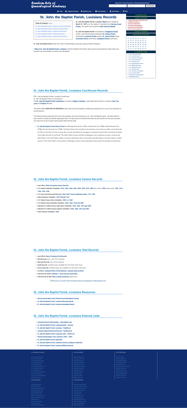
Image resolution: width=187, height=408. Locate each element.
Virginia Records (78, 397)
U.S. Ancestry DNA (134, 73)
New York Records (36, 394)
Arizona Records (78, 360)
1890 (103, 188)
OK (131, 46)
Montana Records (121, 377)
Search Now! (150, 6)
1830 (70, 188)
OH (128, 46)
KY (143, 40)
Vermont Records (78, 395)
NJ (136, 44)
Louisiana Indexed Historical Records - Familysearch (54, 331)
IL (133, 40)
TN (145, 46)
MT (145, 42)
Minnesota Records (121, 372)
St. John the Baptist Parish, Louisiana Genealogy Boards (55, 304)
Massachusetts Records (123, 366)
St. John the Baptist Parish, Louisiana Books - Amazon (55, 325)
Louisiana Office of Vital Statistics (56, 271)
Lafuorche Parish (90, 36)
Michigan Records (121, 370)
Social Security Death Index (68, 274)
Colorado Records (79, 364)
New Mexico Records (37, 392)
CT (140, 38)
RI (138, 46)
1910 (120, 188)
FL (145, 38)
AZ (131, 38)
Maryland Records (121, 368)
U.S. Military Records (135, 65)
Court (114, 101)
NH (133, 44)
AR (133, 38)
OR (133, 46)
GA (128, 40)
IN (136, 40)
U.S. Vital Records (134, 69)
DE (143, 38)
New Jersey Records (37, 390)
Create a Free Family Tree (135, 29)
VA (136, 48)
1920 (39, 191)
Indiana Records (78, 377)
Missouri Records (121, 375)
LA (145, 40)
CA (136, 38)
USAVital (54, 274)
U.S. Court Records (134, 56)
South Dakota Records (80, 388)
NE (128, 44)
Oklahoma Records (36, 401)
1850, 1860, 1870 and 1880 (74, 203)
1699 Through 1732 (62, 197)
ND (145, 44)
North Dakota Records (37, 397)
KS (140, 40)
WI (143, 48)
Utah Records (77, 394)
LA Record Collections (134, 23)
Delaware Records (79, 368)
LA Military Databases (134, 22)
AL (128, 38)
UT (131, 48)
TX (128, 48)
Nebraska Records (36, 384)
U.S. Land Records (134, 61)
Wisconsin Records (79, 403)
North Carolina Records (37, 395)
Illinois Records (78, 375)
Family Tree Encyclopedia (136, 74)
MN (138, 42)
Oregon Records (35, 403)
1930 (43, 191)
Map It (105, 22)
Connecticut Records (80, 366)
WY (145, 48)
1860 (83, 188)
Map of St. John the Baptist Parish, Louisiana (51, 49)
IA (138, 40)
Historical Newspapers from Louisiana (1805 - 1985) (54, 337)
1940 (47, 191)
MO (143, 42)
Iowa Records (120, 357)
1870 (87, 188)
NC (143, 44)
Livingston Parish (103, 39)
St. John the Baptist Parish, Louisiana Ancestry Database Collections (59, 342)
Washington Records (79, 399)
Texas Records (78, 392)
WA (138, 48)
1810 (62, 188)
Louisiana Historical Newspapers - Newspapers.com (54, 322)
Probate (43, 103)
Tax (117, 101)
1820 (66, 188)
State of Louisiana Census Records (57, 185)
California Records (79, 362)
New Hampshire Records (38, 388)
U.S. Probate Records (135, 67)
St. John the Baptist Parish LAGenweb (49, 340)
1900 (116, 188)
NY (140, 44)
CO (138, 38)
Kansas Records (121, 359)
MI (136, 42)
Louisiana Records (121, 362)
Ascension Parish (82, 39)
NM (138, 44)
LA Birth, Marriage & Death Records (138, 20)
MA (128, 42)
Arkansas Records (79, 359)
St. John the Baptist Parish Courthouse (50, 101)
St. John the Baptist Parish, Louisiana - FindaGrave (54, 328)
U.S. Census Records (135, 54)
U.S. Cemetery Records (135, 58)
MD (131, 42)
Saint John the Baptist (107, 26)
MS (140, 42)
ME (133, 42)
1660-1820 (66, 194)
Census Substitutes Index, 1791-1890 (82, 194)
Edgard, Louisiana (79, 101)
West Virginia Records (80, 401)
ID (131, 40)
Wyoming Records (79, 405)
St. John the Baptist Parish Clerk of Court (50, 126)
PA (136, 46)
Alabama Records (79, 357)
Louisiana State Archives (75, 271)
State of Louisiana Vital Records (56, 256)
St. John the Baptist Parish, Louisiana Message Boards (55, 301)
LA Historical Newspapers (135, 25)
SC (140, 46)
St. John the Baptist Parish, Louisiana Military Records (55, 345)
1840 (75, 188)
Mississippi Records (121, 373)
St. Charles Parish (109, 34)
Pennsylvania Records (37, 405)
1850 (79, 188)
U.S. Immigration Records (136, 63)
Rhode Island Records (80, 384)
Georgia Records (78, 372)
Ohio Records (35, 399)
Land (35, 103)
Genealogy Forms (134, 76)
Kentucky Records (121, 360)
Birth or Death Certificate (60, 277)
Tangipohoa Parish (111, 32)
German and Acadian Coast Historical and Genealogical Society (58, 298)
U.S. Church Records (135, 59)
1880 (91, 188)
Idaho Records (78, 373)
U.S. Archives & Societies (136, 71)
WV (140, 48)
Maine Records (120, 364)
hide (50, 23)
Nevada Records (36, 386)
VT (133, 48)
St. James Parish (108, 36)
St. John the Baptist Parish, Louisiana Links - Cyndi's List (56, 334)
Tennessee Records (79, 390)
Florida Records (78, 370)
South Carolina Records (80, 386)
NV (131, 44)
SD (143, 46)
